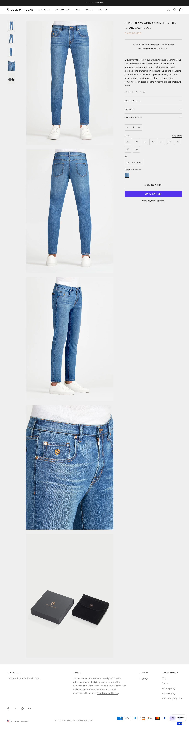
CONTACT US (103, 10)
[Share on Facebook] (133, 92)
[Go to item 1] (11, 26)
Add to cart (153, 185)
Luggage (144, 678)
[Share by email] (144, 92)
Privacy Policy (168, 693)
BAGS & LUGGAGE (63, 10)
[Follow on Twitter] (15, 708)
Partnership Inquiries (172, 698)
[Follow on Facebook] (8, 708)
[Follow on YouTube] (29, 708)
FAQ (164, 678)
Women (89, 10)
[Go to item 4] (11, 65)
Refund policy (168, 688)
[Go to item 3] (11, 52)
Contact (165, 683)
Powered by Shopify (84, 721)
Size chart (177, 135)
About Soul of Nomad (107, 693)
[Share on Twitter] (136, 92)
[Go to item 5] (11, 78)
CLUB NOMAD (99, 3)
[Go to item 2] (11, 39)
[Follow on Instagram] (22, 708)
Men (78, 10)
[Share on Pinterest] (140, 92)
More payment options (153, 200)
